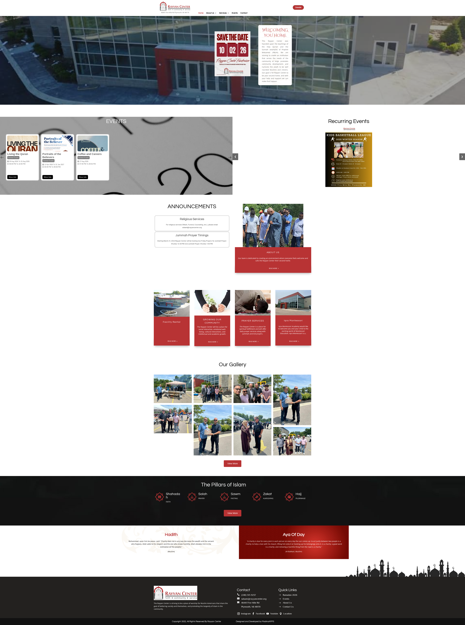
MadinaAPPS (268, 621)
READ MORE (273, 268)
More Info (12, 177)
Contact (243, 13)
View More (232, 463)
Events (235, 13)
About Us (210, 13)
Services (223, 13)
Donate (298, 7)
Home (200, 13)
